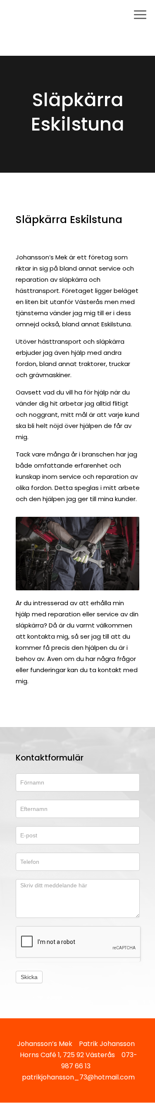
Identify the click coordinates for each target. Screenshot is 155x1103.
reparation (64, 614)
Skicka (29, 977)
